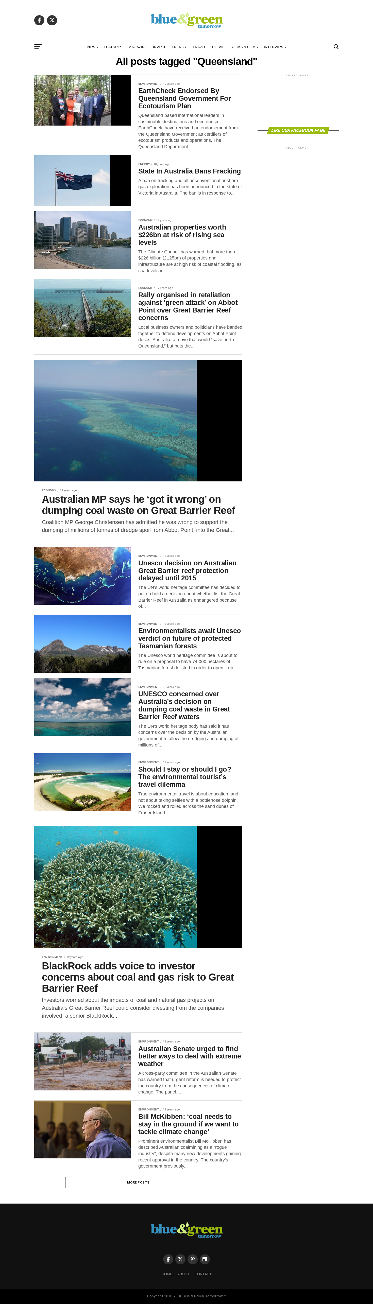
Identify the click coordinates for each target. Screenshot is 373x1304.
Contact (203, 1274)
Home (167, 1274)
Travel (199, 47)
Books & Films (244, 47)
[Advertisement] (298, 100)
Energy (179, 47)
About (183, 1274)
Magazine (137, 47)
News (92, 47)
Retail (218, 47)
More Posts (138, 1182)
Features (113, 47)
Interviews (275, 47)
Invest (159, 47)
